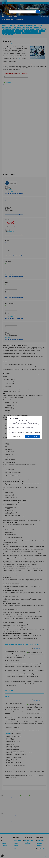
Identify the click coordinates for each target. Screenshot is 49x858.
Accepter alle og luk (32, 436)
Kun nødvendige (16, 436)
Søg (38, 11)
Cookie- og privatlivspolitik (15, 429)
